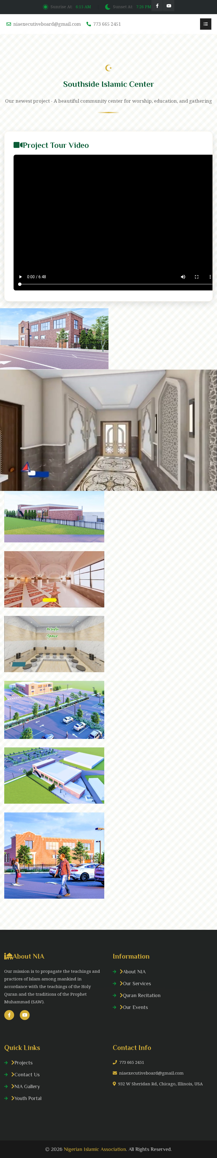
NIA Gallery (27, 1086)
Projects (23, 1063)
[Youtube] (168, 5)
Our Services (137, 983)
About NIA (134, 971)
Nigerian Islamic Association (95, 1149)
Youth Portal (28, 1098)
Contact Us (27, 1074)
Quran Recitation (141, 995)
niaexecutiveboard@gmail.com (47, 24)
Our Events (135, 1007)
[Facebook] (157, 5)
